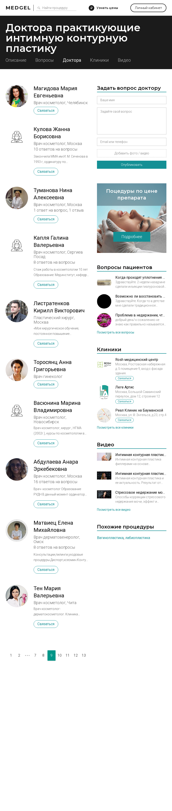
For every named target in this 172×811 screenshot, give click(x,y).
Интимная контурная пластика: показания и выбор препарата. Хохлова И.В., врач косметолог (140, 473)
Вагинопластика (110, 538)
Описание (16, 60)
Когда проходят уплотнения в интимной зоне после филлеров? (140, 277)
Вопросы (44, 60)
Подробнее (131, 236)
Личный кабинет (148, 8)
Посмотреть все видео (114, 509)
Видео (124, 60)
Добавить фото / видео (131, 153)
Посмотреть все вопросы (115, 332)
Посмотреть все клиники (115, 427)
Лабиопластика (137, 538)
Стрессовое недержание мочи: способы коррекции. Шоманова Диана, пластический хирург (140, 492)
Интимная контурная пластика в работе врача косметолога (140, 455)
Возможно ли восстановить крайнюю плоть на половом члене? (140, 296)
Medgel (18, 8)
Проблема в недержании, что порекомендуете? (140, 315)
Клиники (99, 60)
